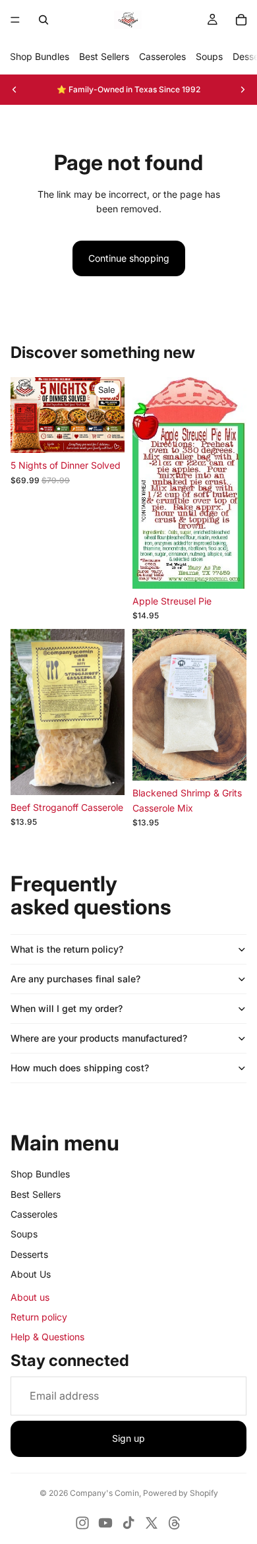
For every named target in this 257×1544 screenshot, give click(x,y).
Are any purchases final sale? (75, 978)
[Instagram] (82, 1523)
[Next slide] (242, 89)
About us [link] (30, 1297)
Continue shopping (128, 258)
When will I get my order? (67, 1008)
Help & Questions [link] (47, 1336)
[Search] (43, 19)
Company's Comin (104, 1493)
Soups (209, 56)
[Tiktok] (128, 1523)
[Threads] (175, 1523)
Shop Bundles (39, 56)
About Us (31, 1274)
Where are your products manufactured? (99, 1038)
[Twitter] (151, 1523)
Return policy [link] (39, 1316)
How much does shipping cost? (80, 1067)
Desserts (29, 1254)
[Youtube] (105, 1523)
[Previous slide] (14, 89)
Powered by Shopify (180, 1493)
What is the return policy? (67, 949)
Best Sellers (104, 56)
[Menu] (15, 20)
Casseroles (162, 56)
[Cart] (241, 19)
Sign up (128, 1438)
